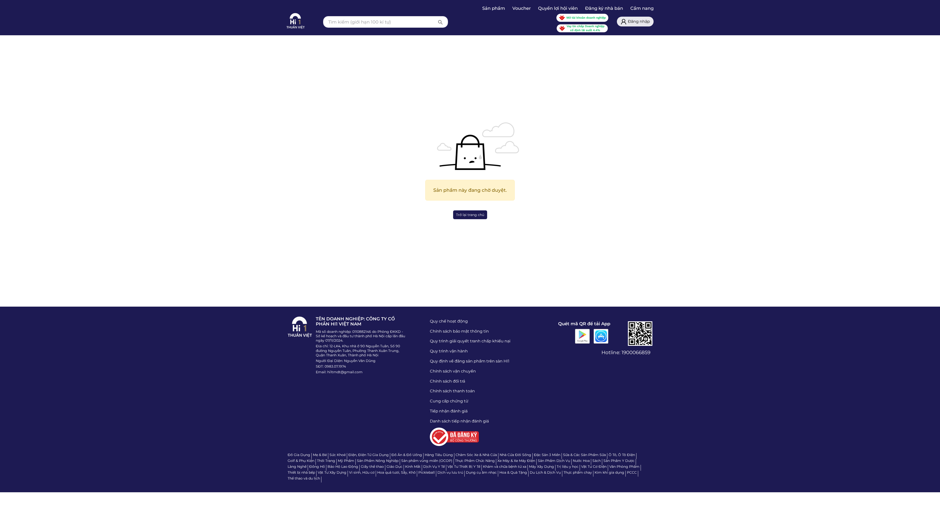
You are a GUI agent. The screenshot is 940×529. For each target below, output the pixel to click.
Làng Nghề (297, 466)
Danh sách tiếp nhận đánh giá (459, 421)
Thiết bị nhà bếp (301, 472)
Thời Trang (326, 460)
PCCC (632, 472)
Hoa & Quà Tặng (513, 472)
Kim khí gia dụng (609, 472)
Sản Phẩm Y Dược (618, 460)
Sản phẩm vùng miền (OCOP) (426, 460)
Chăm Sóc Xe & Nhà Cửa (476, 455)
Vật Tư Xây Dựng (332, 472)
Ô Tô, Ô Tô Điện (622, 455)
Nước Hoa (581, 460)
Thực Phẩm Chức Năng (475, 460)
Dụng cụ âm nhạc (481, 472)
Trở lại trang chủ (470, 215)
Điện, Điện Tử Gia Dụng (368, 455)
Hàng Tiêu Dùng (439, 455)
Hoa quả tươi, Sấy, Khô (396, 472)
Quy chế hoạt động (449, 321)
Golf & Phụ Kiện (301, 460)
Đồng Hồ (317, 466)
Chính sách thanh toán (452, 391)
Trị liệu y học (567, 466)
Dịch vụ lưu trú (450, 472)
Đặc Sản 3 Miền (547, 455)
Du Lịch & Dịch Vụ (545, 472)
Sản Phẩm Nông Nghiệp (378, 460)
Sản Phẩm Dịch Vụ (554, 460)
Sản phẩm (493, 8)
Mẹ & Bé (320, 455)
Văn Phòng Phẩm (624, 466)
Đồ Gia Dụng (299, 455)
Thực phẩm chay (578, 472)
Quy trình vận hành (449, 351)
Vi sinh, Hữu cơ (362, 472)
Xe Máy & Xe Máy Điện (516, 460)
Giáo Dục (394, 466)
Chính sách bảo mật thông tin (459, 331)
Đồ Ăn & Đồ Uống (406, 455)
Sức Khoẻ (337, 455)
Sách (596, 460)
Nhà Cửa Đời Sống (515, 455)
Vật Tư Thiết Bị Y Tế (463, 466)
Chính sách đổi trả (447, 381)
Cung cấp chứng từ (449, 401)
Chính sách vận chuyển (453, 371)
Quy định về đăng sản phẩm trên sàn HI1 (469, 361)
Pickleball (426, 472)
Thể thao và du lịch (304, 478)
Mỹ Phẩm (346, 460)
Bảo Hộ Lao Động (343, 466)
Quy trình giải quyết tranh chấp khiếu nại (470, 341)
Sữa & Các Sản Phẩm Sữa (584, 455)
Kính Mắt (413, 466)
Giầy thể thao (372, 466)
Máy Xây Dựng (541, 466)
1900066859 (636, 352)
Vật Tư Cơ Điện (594, 466)
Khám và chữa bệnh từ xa (504, 466)
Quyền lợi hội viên (558, 8)
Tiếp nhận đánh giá (449, 411)
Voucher (521, 8)
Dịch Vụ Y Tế (434, 466)
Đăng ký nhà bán (604, 8)
